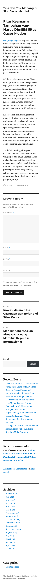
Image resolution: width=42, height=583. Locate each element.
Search (6, 359)
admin (9, 185)
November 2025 (13, 523)
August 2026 (11, 493)
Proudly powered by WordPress (14, 579)
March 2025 (11, 548)
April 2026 (10, 506)
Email (6, 259)
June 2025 (10, 539)
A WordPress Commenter (15, 469)
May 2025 (10, 542)
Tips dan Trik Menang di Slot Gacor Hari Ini (20, 9)
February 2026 (12, 513)
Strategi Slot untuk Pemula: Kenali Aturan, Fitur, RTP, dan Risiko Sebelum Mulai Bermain (22, 428)
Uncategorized (12, 567)
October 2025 (12, 526)
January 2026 (12, 516)
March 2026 (11, 510)
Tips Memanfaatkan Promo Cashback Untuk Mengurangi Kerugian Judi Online (19, 406)
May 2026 (10, 503)
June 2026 (10, 500)
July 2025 (10, 536)
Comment (8, 213)
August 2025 (11, 532)
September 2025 (13, 529)
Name (6, 248)
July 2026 (10, 497)
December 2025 (13, 519)
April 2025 (10, 545)
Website (7, 270)
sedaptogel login (11, 40)
